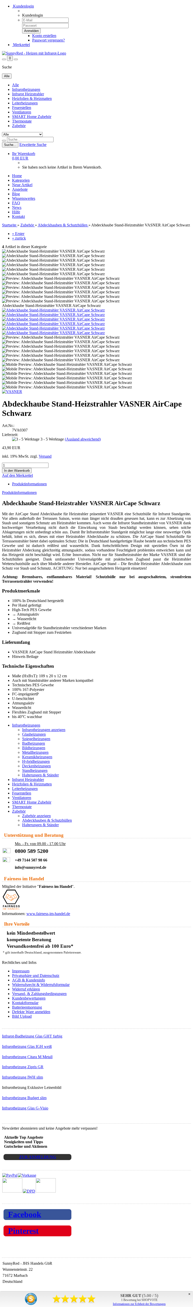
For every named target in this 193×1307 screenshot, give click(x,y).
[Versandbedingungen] (29, 1191)
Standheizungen (34, 770)
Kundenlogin (23, 6)
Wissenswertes (23, 198)
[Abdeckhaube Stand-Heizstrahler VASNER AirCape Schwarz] (53, 310)
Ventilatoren (21, 112)
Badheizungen (33, 743)
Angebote (20, 189)
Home (17, 176)
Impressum (20, 971)
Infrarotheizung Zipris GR (22, 1067)
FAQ (16, 203)
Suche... (10, 145)
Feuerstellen (21, 107)
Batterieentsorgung (27, 1007)
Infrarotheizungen (26, 89)
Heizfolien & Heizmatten (32, 98)
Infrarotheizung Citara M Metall (27, 1057)
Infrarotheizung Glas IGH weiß (27, 1046)
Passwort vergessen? (48, 40)
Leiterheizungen (25, 103)
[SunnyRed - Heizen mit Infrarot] (34, 53)
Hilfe (16, 212)
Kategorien (21, 180)
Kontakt (18, 216)
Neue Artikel (22, 185)
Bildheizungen (33, 748)
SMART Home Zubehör (31, 116)
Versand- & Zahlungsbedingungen (39, 994)
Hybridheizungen (36, 761)
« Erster (18, 233)
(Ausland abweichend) (83, 439)
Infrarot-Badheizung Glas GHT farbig (32, 1036)
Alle (15, 85)
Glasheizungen (34, 734)
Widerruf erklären (26, 989)
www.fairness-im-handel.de (48, 914)
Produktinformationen (29, 484)
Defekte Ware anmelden (31, 1012)
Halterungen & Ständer (40, 775)
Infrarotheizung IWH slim (22, 1077)
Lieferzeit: (10, 434)
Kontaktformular (25, 1003)
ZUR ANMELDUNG (37, 1157)
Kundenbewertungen (28, 998)
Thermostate (22, 121)
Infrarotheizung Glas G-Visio (25, 1108)
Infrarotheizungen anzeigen (43, 730)
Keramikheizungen (37, 757)
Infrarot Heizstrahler (28, 94)
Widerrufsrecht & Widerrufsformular (41, 984)
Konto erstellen (44, 35)
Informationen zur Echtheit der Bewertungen (139, 1304)
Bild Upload (22, 1016)
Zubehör (19, 126)
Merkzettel (21, 45)
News (16, 207)
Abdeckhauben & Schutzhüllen (47, 820)
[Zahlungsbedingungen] (19, 1175)
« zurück (19, 238)
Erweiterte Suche (32, 144)
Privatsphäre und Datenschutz (35, 975)
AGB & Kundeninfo (28, 980)
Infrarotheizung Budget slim (24, 1098)
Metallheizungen (35, 752)
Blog (16, 194)
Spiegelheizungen (36, 739)
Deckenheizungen (36, 766)
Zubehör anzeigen (36, 816)
